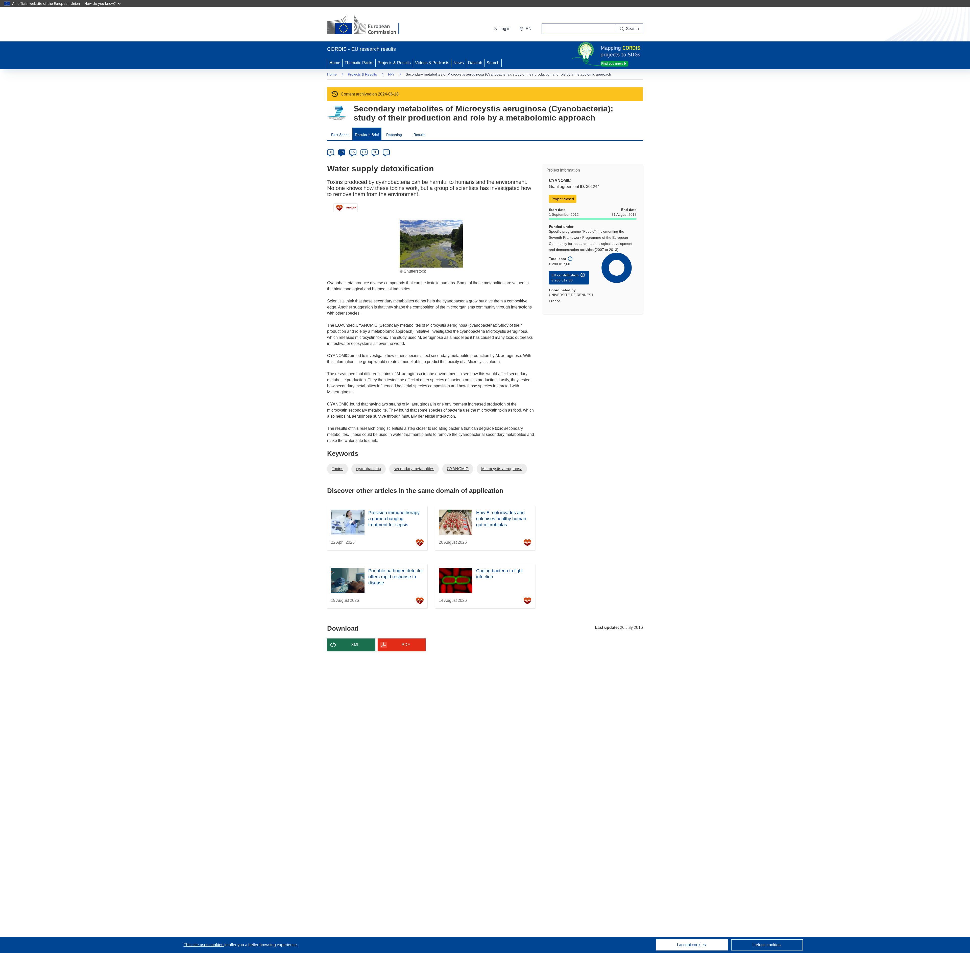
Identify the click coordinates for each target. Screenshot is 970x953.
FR (364, 152)
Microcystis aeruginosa (501, 469)
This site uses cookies (204, 945)
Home (334, 63)
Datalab (475, 63)
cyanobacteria (368, 469)
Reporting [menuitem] (394, 135)
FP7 (391, 74)
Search (493, 63)
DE (331, 152)
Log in (505, 29)
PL (386, 152)
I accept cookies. (692, 945)
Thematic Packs (359, 63)
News (458, 63)
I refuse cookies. (767, 945)
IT (375, 152)
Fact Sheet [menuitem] (340, 135)
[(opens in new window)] (368, 25)
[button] (526, 28)
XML (355, 644)
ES (353, 152)
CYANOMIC (458, 469)
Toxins (337, 469)
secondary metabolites (414, 469)
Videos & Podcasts (432, 63)
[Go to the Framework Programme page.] (336, 113)
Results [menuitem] (419, 135)
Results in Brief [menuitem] (367, 135)
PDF (406, 644)
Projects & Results (394, 63)
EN (342, 152)
